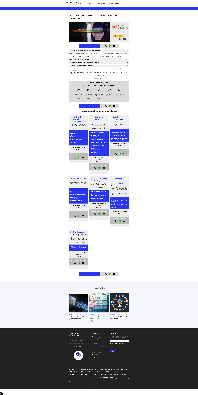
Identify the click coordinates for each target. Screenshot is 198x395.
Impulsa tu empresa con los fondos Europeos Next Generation (102, 8)
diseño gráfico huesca (105, 369)
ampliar (70, 381)
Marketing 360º (90, 3)
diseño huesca (116, 369)
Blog (116, 386)
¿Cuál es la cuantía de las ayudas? (80, 65)
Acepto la (117, 343)
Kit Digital (125, 3)
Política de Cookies (110, 386)
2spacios (104, 371)
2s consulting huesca (86, 378)
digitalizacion (96, 378)
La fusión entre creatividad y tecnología (118, 317)
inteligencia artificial (118, 378)
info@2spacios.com (98, 354)
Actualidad (71, 314)
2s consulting (117, 371)
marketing (110, 371)
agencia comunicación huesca (88, 374)
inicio (84, 8)
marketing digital (106, 378)
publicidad (83, 369)
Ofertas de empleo (83, 386)
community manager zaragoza (85, 371)
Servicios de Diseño (100, 3)
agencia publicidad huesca (75, 378)
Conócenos (80, 3)
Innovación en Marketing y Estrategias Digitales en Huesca (77, 318)
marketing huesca (97, 371)
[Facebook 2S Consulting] (92, 357)
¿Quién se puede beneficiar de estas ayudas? (84, 62)
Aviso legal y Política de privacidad (96, 386)
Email (111, 339)
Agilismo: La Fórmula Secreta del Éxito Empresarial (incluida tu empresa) (96, 319)
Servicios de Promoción (113, 3)
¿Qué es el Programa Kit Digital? (79, 59)
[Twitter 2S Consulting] (93, 357)
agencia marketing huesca (117, 375)
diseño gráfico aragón (92, 369)
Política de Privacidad (119, 343)
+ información (78, 151)
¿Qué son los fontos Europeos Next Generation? (84, 50)
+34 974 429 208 (97, 350)
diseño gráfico (74, 369)
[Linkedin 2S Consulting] (94, 357)
